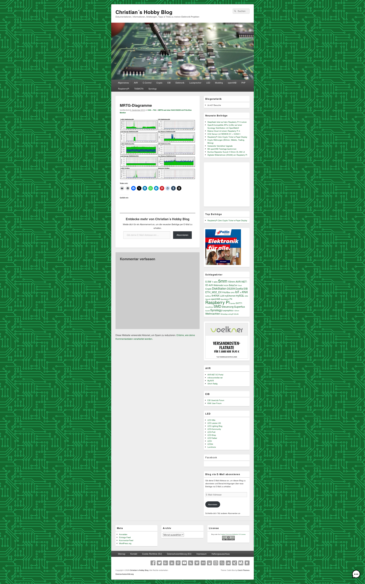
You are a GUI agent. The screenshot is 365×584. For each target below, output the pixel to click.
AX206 (226, 285)
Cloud (240, 285)
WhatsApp (224, 314)
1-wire (215, 281)
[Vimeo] (196, 562)
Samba (232, 303)
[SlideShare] (209, 562)
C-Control (147, 82)
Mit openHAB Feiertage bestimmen (221, 148)
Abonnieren (182, 235)
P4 (231, 298)
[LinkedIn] (171, 562)
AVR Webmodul (216, 285)
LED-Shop (211, 435)
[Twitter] (159, 562)
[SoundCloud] (228, 562)
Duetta (239, 288)
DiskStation (219, 288)
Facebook (211, 457)
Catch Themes (244, 570)
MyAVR (210, 380)
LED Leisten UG (214, 423)
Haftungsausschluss (221, 553)
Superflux (239, 306)
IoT (237, 292)
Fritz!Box (226, 292)
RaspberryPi (123, 88)
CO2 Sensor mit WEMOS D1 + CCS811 (224, 134)
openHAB (232, 82)
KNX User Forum (214, 403)
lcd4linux (208, 296)
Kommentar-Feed (126, 540)
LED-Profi (211, 432)
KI (240, 292)
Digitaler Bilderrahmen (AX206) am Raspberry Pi (227, 154)
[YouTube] (184, 562)
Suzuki (207, 311)
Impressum (201, 553)
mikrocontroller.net (215, 377)
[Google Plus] (165, 562)
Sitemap (121, 553)
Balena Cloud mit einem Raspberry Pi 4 (223, 131)
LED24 (210, 444)
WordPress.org (125, 543)
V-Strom (236, 311)
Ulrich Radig (212, 383)
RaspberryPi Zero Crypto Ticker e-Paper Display (227, 137)
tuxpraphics (227, 310)
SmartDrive (209, 307)
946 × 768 (152, 110)
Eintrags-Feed (125, 537)
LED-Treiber (212, 438)
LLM (222, 295)
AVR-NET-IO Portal (215, 374)
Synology (152, 88)
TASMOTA (138, 88)
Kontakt (133, 553)
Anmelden (123, 534)
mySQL (240, 295)
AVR (136, 82)
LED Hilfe (211, 420)
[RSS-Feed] (190, 562)
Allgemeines (123, 82)
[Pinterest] (178, 562)
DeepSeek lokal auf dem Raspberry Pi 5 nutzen (227, 122)
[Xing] (234, 562)
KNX (245, 292)
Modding (219, 82)
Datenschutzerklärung (124, 574)
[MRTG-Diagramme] (157, 178)
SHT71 (239, 303)
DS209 (231, 288)
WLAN (236, 314)
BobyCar (233, 285)
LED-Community (214, 429)
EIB (169, 82)
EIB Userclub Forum (215, 400)
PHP (243, 82)
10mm (231, 281)
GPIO (233, 292)
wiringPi (231, 314)
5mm (222, 281)
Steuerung (228, 306)
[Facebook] (153, 562)
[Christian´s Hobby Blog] (182, 78)
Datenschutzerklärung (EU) (179, 553)
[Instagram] (215, 562)
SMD (217, 306)
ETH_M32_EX (213, 292)
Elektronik (180, 82)
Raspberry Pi (217, 302)
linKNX (215, 295)
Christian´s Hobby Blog (143, 12)
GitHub (247, 562)
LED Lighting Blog (214, 426)
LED (208, 82)
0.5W (208, 281)
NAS (246, 296)
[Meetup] (240, 562)
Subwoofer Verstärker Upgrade (220, 146)
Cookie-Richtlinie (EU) (152, 553)
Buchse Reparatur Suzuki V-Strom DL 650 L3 (226, 151)
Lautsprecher (195, 82)
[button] (356, 575)
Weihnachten (212, 313)
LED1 (209, 441)
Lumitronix (211, 447)
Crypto (159, 82)
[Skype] (222, 562)
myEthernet (230, 295)
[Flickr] (203, 562)
